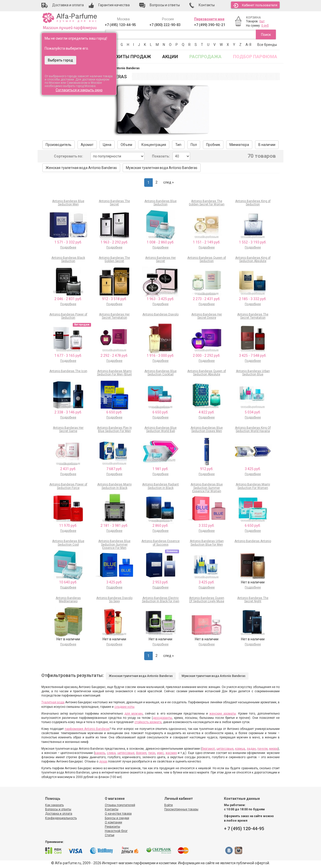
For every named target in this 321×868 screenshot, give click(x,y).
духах (103, 761)
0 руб (265, 25)
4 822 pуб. (207, 412)
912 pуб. (206, 469)
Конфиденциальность (61, 818)
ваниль (100, 753)
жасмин (171, 753)
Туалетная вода (52, 702)
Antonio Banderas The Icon (68, 371)
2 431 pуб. (68, 469)
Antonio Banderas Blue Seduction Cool (68, 542)
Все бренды (267, 45)
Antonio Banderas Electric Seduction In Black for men (160, 599)
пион (151, 753)
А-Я (248, 45)
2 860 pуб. (160, 526)
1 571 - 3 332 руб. (68, 242)
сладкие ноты (124, 707)
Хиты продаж (133, 56)
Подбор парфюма (255, 56)
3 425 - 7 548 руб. (253, 356)
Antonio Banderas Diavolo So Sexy (114, 599)
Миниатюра (239, 145)
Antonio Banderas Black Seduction (68, 259)
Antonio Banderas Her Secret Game (68, 429)
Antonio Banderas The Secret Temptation (252, 316)
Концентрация (153, 145)
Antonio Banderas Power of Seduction (68, 316)
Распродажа (205, 56)
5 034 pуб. (253, 412)
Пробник (213, 145)
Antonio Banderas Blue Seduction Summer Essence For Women (207, 488)
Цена (107, 145)
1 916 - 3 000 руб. (160, 356)
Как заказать (54, 805)
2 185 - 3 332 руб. (253, 299)
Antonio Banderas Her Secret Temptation (114, 316)
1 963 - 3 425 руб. (160, 299)
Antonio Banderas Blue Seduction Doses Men (207, 429)
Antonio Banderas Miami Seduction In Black (114, 486)
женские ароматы (222, 713)
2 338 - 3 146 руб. (68, 412)
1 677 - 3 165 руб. (68, 356)
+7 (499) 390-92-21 (209, 25)
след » (168, 182)
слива (111, 753)
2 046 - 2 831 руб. (68, 299)
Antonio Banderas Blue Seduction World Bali (160, 429)
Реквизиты (112, 826)
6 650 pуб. (114, 412)
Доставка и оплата (58, 813)
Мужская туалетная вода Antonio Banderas (161, 168)
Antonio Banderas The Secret (114, 202)
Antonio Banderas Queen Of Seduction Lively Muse (206, 599)
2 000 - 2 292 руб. (206, 356)
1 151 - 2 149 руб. (206, 242)
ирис (160, 753)
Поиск (266, 35)
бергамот (208, 748)
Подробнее (68, 247)
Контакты (111, 809)
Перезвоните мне (209, 19)
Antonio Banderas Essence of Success (160, 542)
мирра (273, 748)
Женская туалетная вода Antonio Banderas (81, 168)
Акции (170, 56)
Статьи (109, 835)
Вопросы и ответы (58, 809)
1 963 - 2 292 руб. (114, 242)
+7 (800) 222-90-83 (165, 25)
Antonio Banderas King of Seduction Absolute (253, 259)
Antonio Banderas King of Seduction (253, 202)
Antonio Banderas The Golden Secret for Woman (206, 202)
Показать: (161, 156)
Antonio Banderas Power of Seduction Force (68, 486)
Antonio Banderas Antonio (252, 541)
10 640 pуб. (68, 582)
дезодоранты (162, 718)
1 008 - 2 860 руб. (160, 242)
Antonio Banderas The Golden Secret (114, 259)
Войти (168, 805)
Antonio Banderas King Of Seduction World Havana (253, 429)
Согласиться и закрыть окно (79, 90)
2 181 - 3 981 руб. (114, 526)
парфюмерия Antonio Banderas (87, 729)
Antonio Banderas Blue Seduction (160, 202)
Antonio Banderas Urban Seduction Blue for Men (207, 542)
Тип (178, 145)
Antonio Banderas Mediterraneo (68, 599)
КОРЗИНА (253, 17)
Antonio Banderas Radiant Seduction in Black (160, 486)
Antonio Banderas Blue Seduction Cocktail (160, 372)
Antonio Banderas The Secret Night (252, 599)
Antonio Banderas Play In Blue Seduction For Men (114, 429)
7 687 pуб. (114, 469)
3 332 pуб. (207, 526)
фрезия (141, 753)
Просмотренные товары (181, 809)
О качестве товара (118, 813)
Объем (126, 145)
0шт (262, 21)
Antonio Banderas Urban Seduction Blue (253, 372)
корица (240, 748)
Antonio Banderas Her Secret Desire (206, 316)
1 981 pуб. (160, 469)
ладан (251, 748)
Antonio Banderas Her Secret (160, 259)
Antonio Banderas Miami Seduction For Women (253, 486)
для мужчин (133, 713)
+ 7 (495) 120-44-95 (244, 828)
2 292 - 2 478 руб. (114, 356)
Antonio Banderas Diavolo (160, 314)
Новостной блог (116, 831)
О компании (113, 822)
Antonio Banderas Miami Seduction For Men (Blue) (114, 372)
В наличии (266, 145)
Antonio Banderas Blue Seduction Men (68, 202)
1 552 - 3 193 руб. (253, 242)
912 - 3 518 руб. (114, 299)
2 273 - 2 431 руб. (206, 299)
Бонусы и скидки (117, 818)
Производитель (58, 145)
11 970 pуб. (68, 526)
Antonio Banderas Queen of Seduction (206, 259)
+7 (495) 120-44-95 (120, 25)
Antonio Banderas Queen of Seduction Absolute (206, 372)
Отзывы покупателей (120, 805)
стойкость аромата (148, 722)
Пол (194, 145)
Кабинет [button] (259, 5)
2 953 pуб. (160, 582)
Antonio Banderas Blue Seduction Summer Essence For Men (114, 544)
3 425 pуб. (253, 469)
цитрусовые (224, 748)
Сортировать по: (68, 156)
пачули (262, 748)
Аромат (87, 145)
